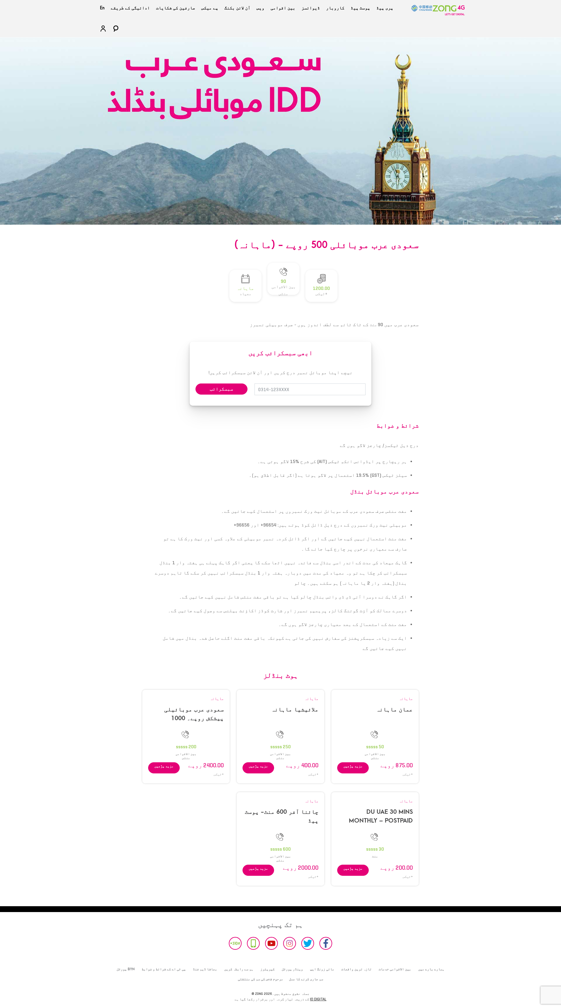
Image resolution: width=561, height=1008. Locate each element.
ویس (260, 8)
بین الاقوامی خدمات (395, 969)
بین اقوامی (283, 8)
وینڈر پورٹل (292, 969)
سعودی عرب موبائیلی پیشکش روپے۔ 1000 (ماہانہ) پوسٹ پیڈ (194, 718)
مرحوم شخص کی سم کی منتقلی (260, 979)
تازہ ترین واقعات (356, 969)
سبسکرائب (221, 389)
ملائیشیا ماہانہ (294, 709)
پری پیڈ (384, 8)
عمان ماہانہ (394, 709)
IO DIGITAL (318, 999)
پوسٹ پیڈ (360, 8)
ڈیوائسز (311, 8)
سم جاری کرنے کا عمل (306, 979)
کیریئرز (267, 969)
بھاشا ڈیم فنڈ (205, 969)
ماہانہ (406, 698)
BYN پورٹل (126, 969)
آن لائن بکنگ (237, 8)
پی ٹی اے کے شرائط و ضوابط (164, 969)
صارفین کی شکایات (175, 8)
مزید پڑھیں (353, 766)
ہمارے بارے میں (431, 969)
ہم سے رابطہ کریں (238, 969)
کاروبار (335, 8)
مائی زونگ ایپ (322, 969)
